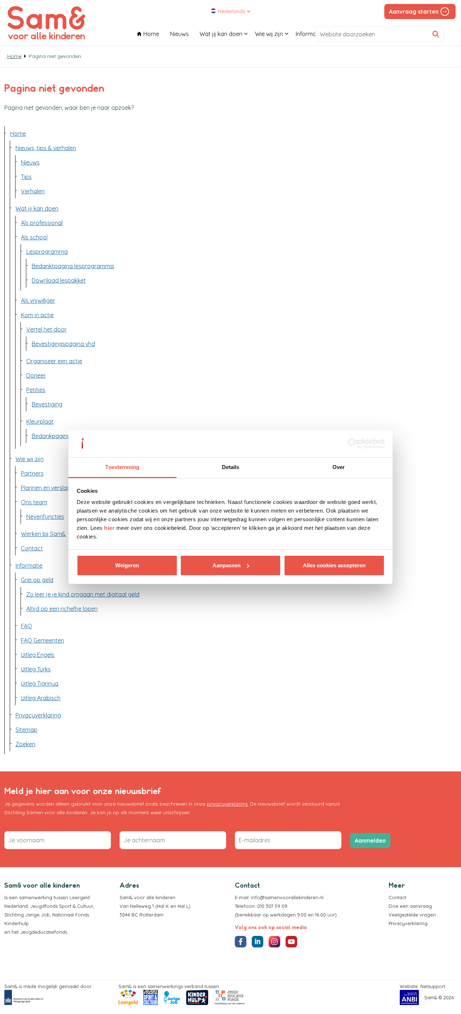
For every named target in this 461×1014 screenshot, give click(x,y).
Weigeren (127, 565)
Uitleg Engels (37, 654)
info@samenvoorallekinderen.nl (287, 897)
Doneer (36, 375)
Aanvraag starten (414, 11)
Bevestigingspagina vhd (63, 343)
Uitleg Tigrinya (39, 683)
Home (151, 33)
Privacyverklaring (38, 715)
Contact (397, 897)
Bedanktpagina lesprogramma (73, 266)
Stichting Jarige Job (27, 915)
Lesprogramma (47, 251)
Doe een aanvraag (410, 906)
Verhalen (33, 191)
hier (109, 528)
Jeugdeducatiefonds (43, 932)
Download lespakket (59, 280)
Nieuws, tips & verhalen (45, 148)
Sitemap (26, 729)
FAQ (26, 626)
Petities (35, 389)
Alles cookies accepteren (334, 565)
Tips (26, 176)
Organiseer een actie (54, 361)
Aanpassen (226, 565)
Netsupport (432, 986)
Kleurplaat (40, 421)
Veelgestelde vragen (412, 915)
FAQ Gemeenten (42, 640)
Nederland (16, 906)
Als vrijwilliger (38, 300)
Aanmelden (370, 840)
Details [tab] (231, 467)
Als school (34, 237)
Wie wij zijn (269, 33)
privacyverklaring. (228, 804)
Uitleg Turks (36, 669)
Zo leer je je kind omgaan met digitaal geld (82, 594)
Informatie (309, 33)
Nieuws (179, 33)
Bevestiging (47, 404)
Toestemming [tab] (122, 467)
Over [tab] (338, 467)
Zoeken (25, 744)
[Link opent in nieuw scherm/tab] (23, 997)
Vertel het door (46, 329)
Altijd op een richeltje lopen (62, 608)
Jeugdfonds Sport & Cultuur (61, 906)
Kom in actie (37, 315)
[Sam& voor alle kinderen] (46, 22)
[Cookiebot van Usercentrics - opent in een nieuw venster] (353, 443)
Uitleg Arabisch (41, 698)
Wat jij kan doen (221, 33)
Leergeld (80, 897)
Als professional (42, 222)
